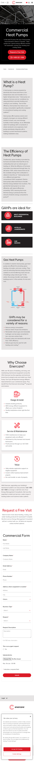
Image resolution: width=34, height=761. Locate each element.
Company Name (8, 555)
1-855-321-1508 (18, 57)
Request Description (9, 627)
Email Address (7, 566)
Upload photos (7, 655)
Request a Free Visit (17, 52)
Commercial (11, 69)
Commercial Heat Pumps (22, 69)
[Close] (30, 716)
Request (5, 617)
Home (4, 69)
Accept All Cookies (17, 749)
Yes (6, 649)
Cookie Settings (17, 754)
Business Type (7, 607)
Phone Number (7, 576)
